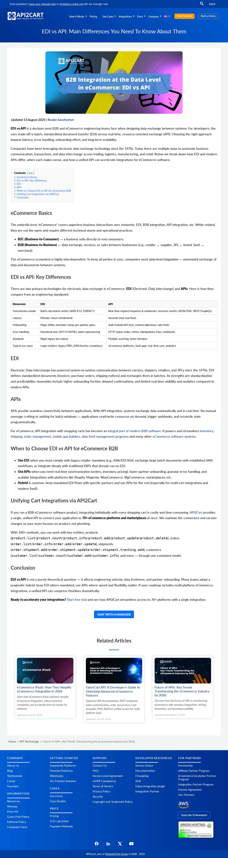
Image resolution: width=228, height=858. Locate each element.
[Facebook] (96, 844)
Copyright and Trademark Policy (113, 801)
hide (30, 173)
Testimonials (14, 775)
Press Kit (12, 811)
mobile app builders (66, 436)
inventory (206, 431)
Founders (13, 786)
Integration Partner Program (195, 784)
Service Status (144, 765)
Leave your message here (42, 4)
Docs (140, 16)
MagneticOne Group (116, 854)
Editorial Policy (16, 821)
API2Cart (196, 512)
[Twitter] (120, 844)
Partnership (185, 765)
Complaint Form (17, 827)
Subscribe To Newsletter (194, 815)
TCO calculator (59, 821)
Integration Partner (147, 791)
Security (98, 796)
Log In (212, 3)
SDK (138, 781)
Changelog (142, 775)
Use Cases (107, 16)
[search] (202, 5)
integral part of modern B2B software (134, 431)
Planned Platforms (61, 770)
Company (153, 16)
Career (11, 781)
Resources (13, 801)
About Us (13, 765)
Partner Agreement (190, 789)
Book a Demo (208, 15)
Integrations (125, 16)
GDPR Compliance (104, 781)
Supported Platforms (63, 765)
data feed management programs (105, 436)
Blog (10, 770)
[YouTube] (131, 844)
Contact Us (100, 765)
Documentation (145, 770)
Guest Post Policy (18, 816)
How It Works (76, 16)
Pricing (93, 16)
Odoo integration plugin (150, 786)
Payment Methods (61, 826)
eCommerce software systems (174, 436)
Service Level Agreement (108, 775)
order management (37, 436)
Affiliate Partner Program (193, 770)
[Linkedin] (108, 844)
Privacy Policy (101, 791)
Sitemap (12, 806)
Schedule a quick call (71, 4)
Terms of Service (103, 786)
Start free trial (184, 15)
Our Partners (186, 794)
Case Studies (58, 801)
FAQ (95, 770)
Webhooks (56, 775)
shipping (16, 436)
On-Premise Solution (63, 781)
